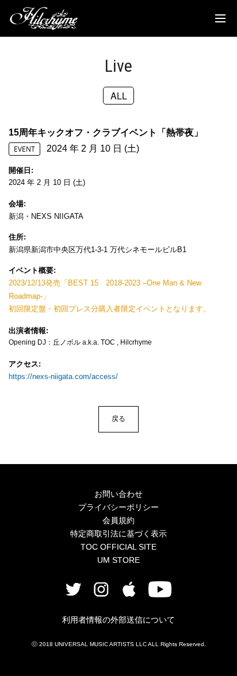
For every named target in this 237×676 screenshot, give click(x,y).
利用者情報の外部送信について (118, 619)
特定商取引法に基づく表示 (118, 533)
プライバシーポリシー (118, 507)
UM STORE (118, 560)
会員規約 (118, 520)
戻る (118, 418)
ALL (118, 95)
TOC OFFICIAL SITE (118, 546)
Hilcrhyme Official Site (44, 18)
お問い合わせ (118, 494)
